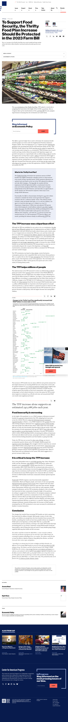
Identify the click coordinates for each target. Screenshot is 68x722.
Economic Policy (8, 612)
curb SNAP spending (36, 461)
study (37, 237)
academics (15, 242)
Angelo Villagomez (12, 653)
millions (37, 156)
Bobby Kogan (60, 653)
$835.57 (47, 214)
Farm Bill (45, 246)
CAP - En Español (56, 702)
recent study (32, 278)
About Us (52, 9)
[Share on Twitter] (47, 36)
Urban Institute (23, 282)
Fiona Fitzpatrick (5, 653)
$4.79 (44, 216)
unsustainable (25, 465)
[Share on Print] (63, 36)
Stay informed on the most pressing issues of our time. (49, 677)
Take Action (43, 9)
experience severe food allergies (20, 444)
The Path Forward (21, 2)
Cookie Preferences (56, 705)
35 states (47, 422)
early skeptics (30, 463)
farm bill (34, 183)
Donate (62, 8)
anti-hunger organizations (27, 242)
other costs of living (37, 440)
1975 (45, 196)
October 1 (25, 183)
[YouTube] (9, 684)
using (39, 469)
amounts (28, 273)
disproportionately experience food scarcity (24, 484)
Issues (16, 9)
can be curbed (41, 148)
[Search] (57, 9)
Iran (27, 2)
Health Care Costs (47, 2)
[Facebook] (6, 684)
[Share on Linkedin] (53, 36)
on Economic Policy (22, 125)
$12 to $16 (47, 154)
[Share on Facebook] (50, 36)
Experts (23, 9)
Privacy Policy (55, 701)
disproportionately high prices (32, 448)
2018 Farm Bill (40, 111)
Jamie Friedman (55, 653)
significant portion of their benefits (44, 424)
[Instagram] (11, 684)
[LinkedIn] (14, 684)
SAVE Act (31, 2)
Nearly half (15, 480)
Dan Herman (27, 653)
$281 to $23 (40, 427)
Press (36, 9)
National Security (38, 2)
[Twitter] (3, 684)
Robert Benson (21, 653)
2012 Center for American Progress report (37, 386)
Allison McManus (55, 654)
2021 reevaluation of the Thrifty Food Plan (26, 107)
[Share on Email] (60, 36)
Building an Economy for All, (52, 30)
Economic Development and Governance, (54, 31)
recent (32, 465)
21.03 (38, 212)
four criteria (35, 253)
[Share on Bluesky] (57, 36)
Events (30, 9)
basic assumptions (36, 257)
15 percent (21, 418)
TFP (16, 141)
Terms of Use (55, 699)
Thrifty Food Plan (22, 176)
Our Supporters (56, 704)
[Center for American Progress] (4, 6)
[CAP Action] (6, 701)
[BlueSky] (17, 684)
